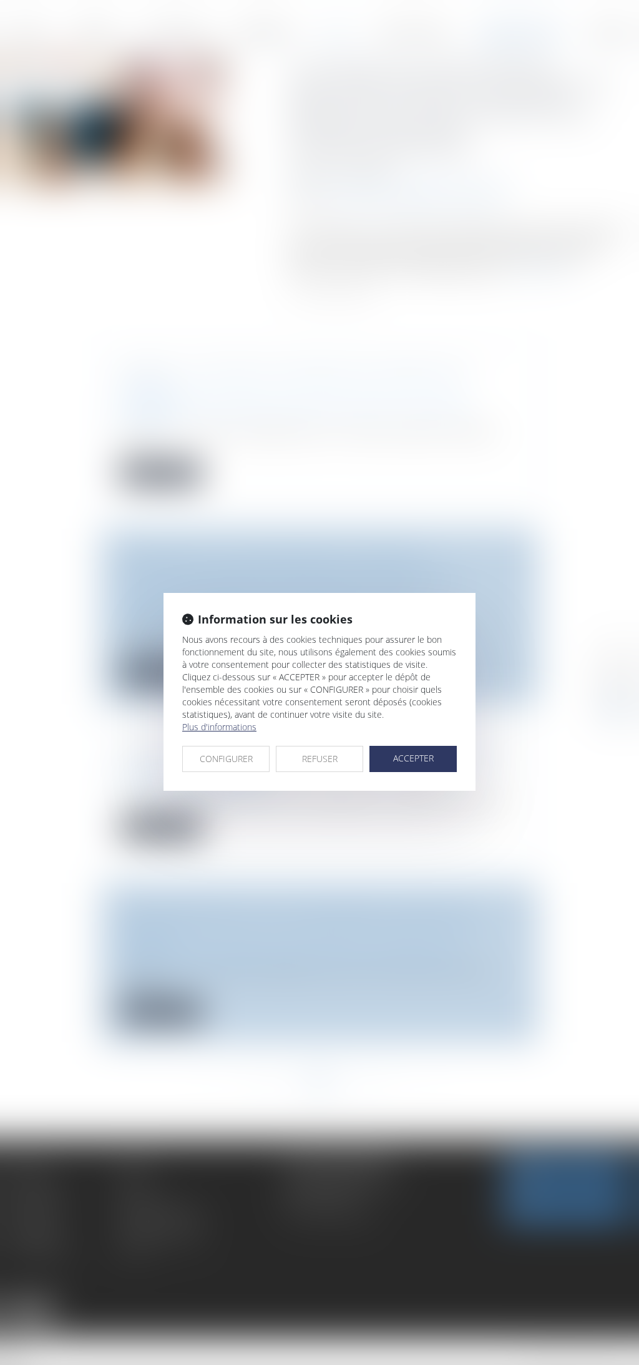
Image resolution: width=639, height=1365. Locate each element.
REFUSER (320, 759)
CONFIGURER (226, 759)
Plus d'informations (219, 727)
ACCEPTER (413, 758)
